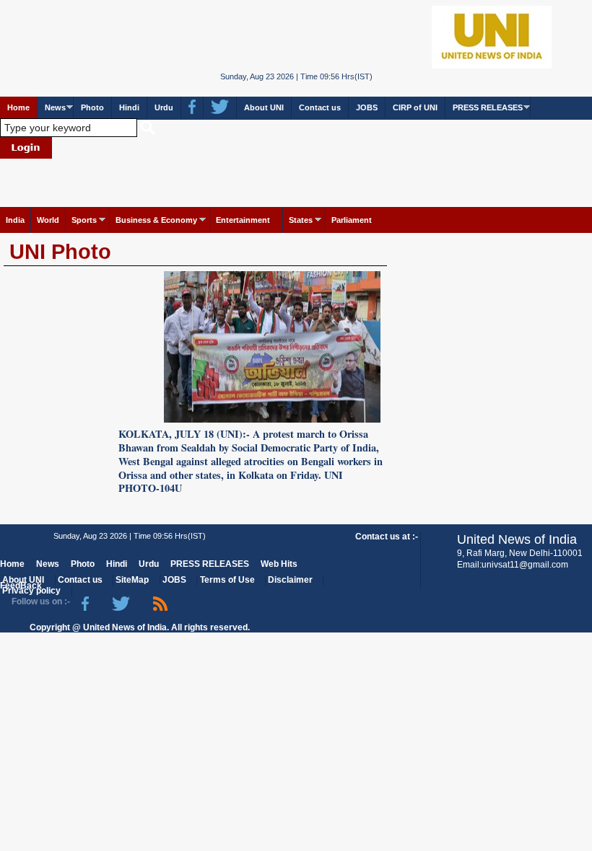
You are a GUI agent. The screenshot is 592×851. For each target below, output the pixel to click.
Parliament (351, 220)
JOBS (367, 107)
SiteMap (132, 580)
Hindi (129, 107)
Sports (84, 220)
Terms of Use (227, 580)
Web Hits (279, 564)
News (55, 107)
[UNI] (295, 36)
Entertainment (243, 220)
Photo (92, 107)
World (48, 220)
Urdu (163, 107)
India (15, 220)
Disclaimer (290, 580)
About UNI (264, 107)
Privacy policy (31, 590)
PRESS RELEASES (488, 107)
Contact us (320, 107)
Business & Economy (156, 220)
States (301, 220)
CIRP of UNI (415, 107)
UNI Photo (60, 251)
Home (18, 107)
